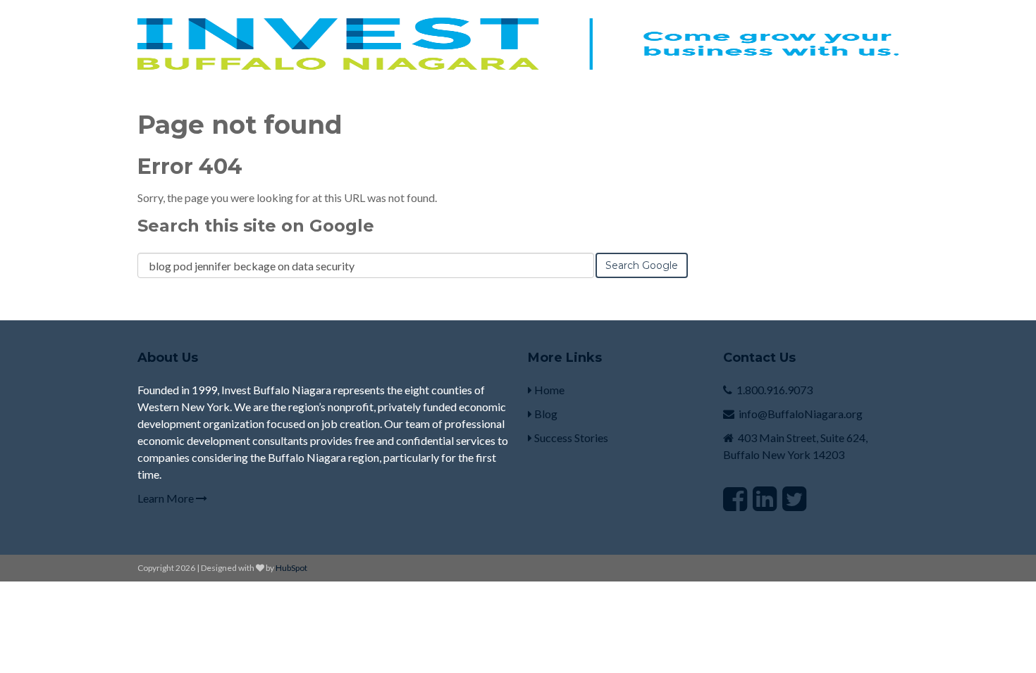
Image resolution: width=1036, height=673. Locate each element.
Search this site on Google (255, 225)
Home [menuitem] (548, 389)
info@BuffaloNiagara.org (801, 413)
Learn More (166, 498)
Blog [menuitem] (544, 413)
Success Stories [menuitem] (570, 437)
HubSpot (291, 567)
